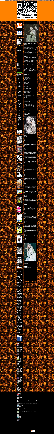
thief (18, 325)
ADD (17, 271)
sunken (19, 323)
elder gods (18, 291)
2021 (18, 122)
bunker (17, 279)
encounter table (18, 292)
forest (21, 294)
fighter (17, 294)
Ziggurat (18, 333)
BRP (18, 278)
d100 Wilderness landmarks (19, 102)
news (17, 310)
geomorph (18, 297)
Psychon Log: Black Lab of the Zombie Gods (21, 354)
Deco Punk (20, 286)
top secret (20, 325)
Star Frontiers (19, 322)
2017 (18, 79)
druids (21, 289)
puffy (20, 315)
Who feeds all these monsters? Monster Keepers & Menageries (21, 364)
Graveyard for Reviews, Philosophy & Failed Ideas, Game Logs (19, 50)
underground (18, 328)
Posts (32, 430)
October (19, 87)
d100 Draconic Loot (19, 109)
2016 (18, 78)
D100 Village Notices (19, 92)
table (27, 263)
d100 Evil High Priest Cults (19, 98)
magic (17, 304)
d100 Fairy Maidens (19, 115)
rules (18, 318)
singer (17, 320)
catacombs (20, 281)
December (19, 119)
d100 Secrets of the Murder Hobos (19, 104)
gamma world (19, 295)
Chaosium (20, 282)
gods (21, 298)
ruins (21, 317)
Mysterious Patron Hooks (19, 112)
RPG (18, 317)
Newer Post (25, 282)
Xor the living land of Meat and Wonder (19, 53)
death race (18, 286)
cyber (18, 285)
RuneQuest (20, 318)
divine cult (20, 288)
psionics (17, 314)
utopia (17, 329)
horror (21, 301)
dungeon (19, 290)
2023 (18, 124)
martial (17, 305)
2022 (18, 123)
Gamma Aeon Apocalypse (19, 54)
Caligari (20, 279)
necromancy (20, 309)
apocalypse (18, 273)
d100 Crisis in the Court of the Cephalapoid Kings (19, 89)
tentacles (21, 324)
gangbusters (18, 296)
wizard (18, 332)
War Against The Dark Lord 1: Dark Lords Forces (21, 378)
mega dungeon (21, 306)
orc (18, 311)
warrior (20, 330)
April (18, 82)
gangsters (20, 296)
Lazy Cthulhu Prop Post (20, 397)
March (18, 81)
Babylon (21, 275)
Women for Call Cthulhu (19, 113)
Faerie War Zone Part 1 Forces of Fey (19, 118)
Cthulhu (18, 284)
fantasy (20, 293)
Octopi (18, 311)
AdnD (20, 271)
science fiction (18, 319)
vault (19, 329)
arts (17, 275)
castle (17, 281)
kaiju (17, 302)
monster (19, 308)
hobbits (19, 301)
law (20, 303)
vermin (20, 329)
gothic (20, 299)
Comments (32, 431)
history (17, 301)
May (18, 83)
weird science (20, 331)
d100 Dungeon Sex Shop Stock (21, 368)
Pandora (24, 263)
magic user (20, 304)
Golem (18, 299)
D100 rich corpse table (21, 387)
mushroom (18, 309)
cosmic (17, 284)
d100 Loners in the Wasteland (19, 95)
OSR (20, 311)
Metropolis (19, 307)
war (18, 330)
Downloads (18, 60)
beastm (17, 277)
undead (20, 327)
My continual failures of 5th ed (19, 101)
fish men (19, 294)
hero (19, 300)
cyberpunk (20, 285)
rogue (19, 316)
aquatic (17, 274)
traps (18, 326)
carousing (20, 280)
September (19, 86)
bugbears (20, 278)
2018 (18, 120)
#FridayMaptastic (18, 270)
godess (18, 298)
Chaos (17, 282)
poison (21, 313)
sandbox (18, 318)
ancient (19, 273)
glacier (21, 297)
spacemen (20, 321)
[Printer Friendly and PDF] (19, 72)
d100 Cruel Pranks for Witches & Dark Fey (19, 91)
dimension (20, 287)
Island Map (20, 416)
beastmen (20, 277)
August (18, 85)
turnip (17, 327)
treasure (20, 326)
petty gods (26, 263)
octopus (21, 311)
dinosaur (17, 288)
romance (21, 316)
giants (19, 297)
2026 (18, 126)
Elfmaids (18, 292)
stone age (21, 322)
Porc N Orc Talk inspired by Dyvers (21, 383)
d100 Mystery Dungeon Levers (19, 94)
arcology (20, 274)
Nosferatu (19, 310)
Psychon (18, 315)
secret (20, 319)
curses (21, 284)
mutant (20, 309)
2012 (18, 75)
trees (21, 326)
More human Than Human (19, 99)
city (18, 283)
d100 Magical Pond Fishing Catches (20, 359)
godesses (20, 298)
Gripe (21, 299)
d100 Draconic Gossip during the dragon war (19, 107)
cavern (20, 281)
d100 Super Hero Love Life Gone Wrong (21, 408)
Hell (17, 300)
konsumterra (18, 303)
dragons (19, 289)
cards (18, 280)
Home (30, 282)
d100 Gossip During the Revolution (19, 110)
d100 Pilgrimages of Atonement (19, 97)
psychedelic (20, 314)
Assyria (19, 275)
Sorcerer (20, 320)
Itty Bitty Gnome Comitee (21, 372)
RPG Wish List (18, 59)
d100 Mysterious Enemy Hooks (19, 114)
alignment (21, 272)
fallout (18, 293)
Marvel (19, 305)
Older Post (36, 282)
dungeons (18, 290)
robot (18, 316)
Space (17, 321)
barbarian (19, 276)
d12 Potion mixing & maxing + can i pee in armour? (21, 349)
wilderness (19, 331)
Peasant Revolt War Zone (19, 106)
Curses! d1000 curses (21, 344)
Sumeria (17, 323)
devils (17, 287)
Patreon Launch (19, 116)
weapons (17, 331)
